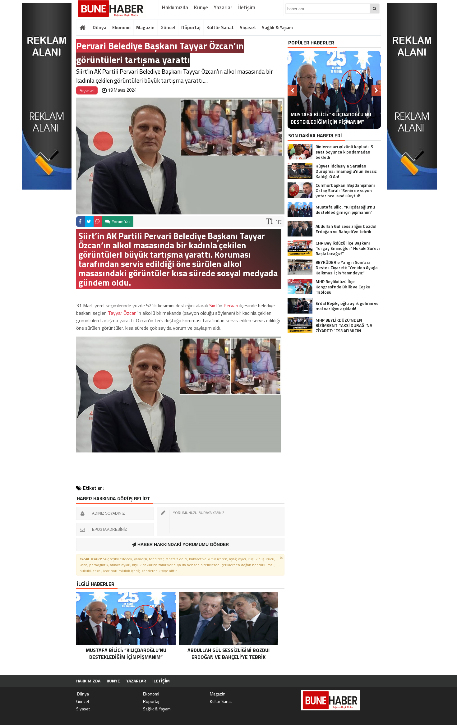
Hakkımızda (175, 7)
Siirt (213, 305)
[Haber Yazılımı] (348, 681)
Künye (201, 7)
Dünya (99, 27)
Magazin (145, 27)
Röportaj (191, 27)
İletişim (246, 7)
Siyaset (248, 27)
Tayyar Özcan (122, 313)
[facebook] (80, 221)
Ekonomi (121, 27)
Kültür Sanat (220, 27)
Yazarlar (223, 7)
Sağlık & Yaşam (277, 27)
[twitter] (89, 221)
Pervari (231, 305)
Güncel (167, 27)
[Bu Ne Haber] (111, 9)
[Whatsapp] (98, 221)
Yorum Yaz (121, 221)
